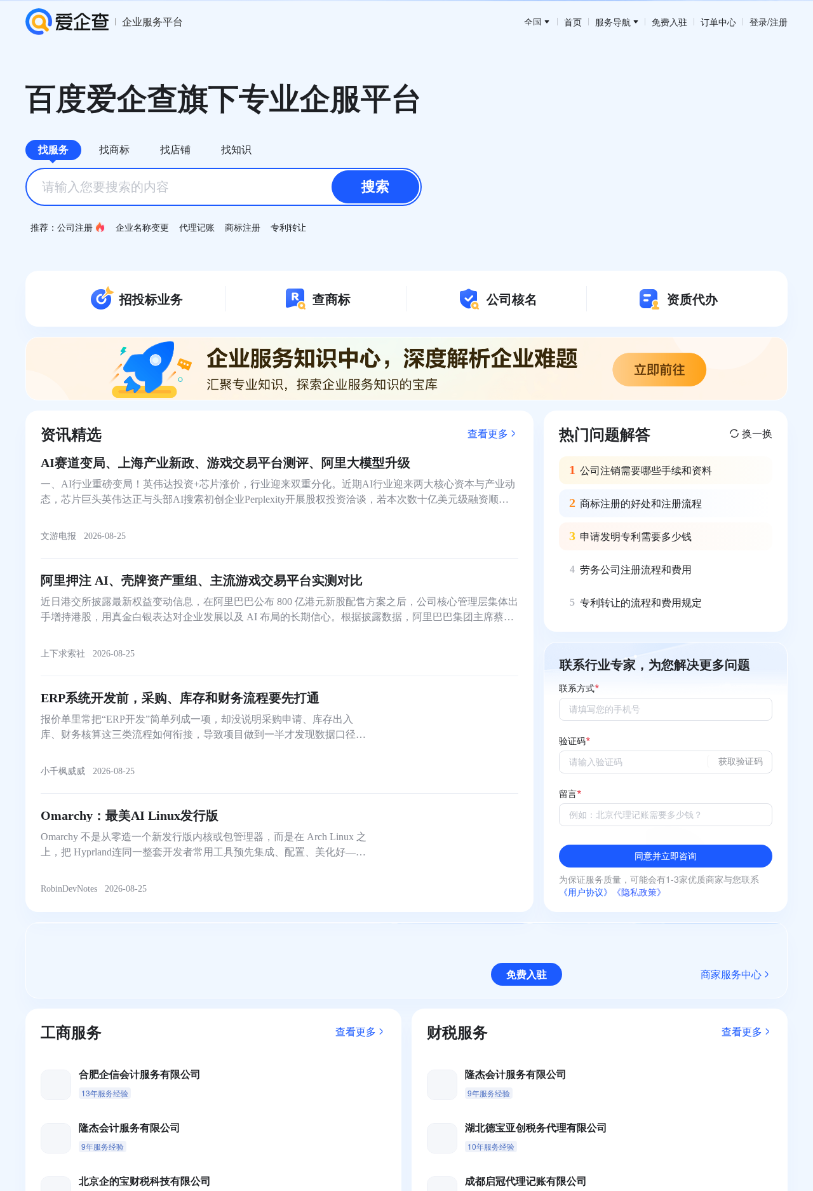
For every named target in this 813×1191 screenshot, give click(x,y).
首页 (573, 21)
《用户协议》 (585, 891)
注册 (779, 21)
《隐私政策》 (639, 891)
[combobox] (223, 187)
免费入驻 (669, 21)
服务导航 (613, 21)
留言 (568, 794)
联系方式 (577, 688)
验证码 (572, 741)
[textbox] (223, 187)
